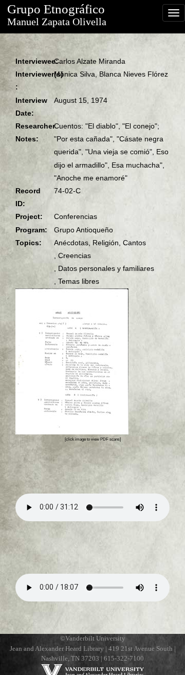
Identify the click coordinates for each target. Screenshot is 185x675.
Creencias (74, 255)
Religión (105, 243)
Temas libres (78, 281)
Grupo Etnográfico (56, 9)
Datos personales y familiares (106, 268)
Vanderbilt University (95, 638)
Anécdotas (71, 243)
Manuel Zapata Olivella (56, 21)
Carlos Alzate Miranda (89, 61)
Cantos (134, 243)
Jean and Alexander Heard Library (57, 648)
